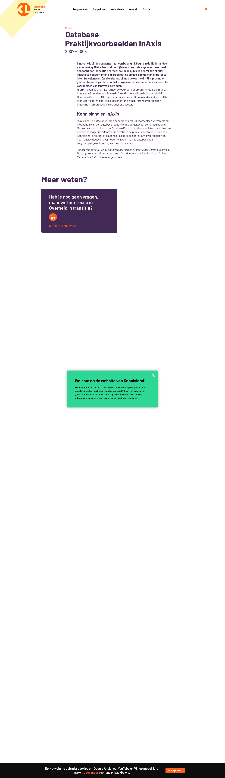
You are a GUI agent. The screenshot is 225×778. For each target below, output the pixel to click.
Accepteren (175, 770)
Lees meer (133, 397)
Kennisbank (135, 390)
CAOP (119, 390)
